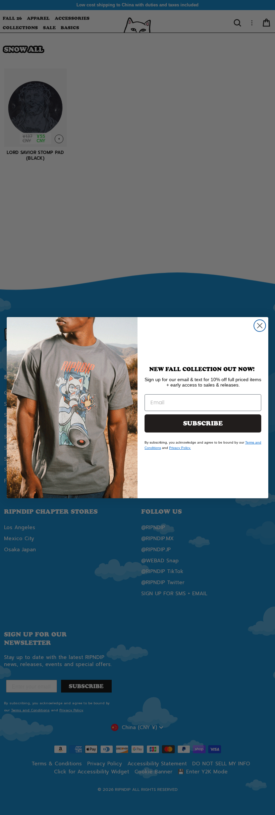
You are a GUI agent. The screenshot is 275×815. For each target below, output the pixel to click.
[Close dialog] (260, 326)
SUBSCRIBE (203, 423)
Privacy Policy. (180, 448)
